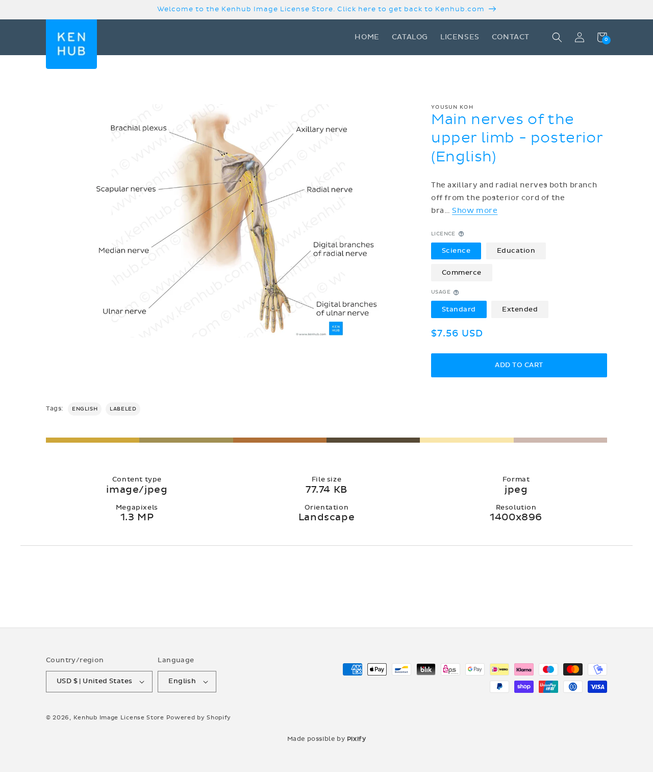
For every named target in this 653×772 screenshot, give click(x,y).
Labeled (123, 409)
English (84, 409)
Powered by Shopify (199, 717)
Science (456, 251)
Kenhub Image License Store (118, 717)
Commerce (462, 273)
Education (516, 251)
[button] (557, 37)
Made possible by (326, 738)
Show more (474, 210)
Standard (459, 309)
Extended (520, 309)
